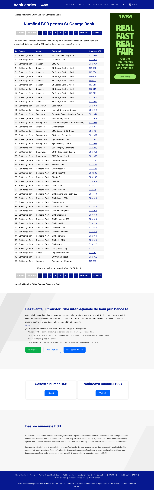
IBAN (81, 5)
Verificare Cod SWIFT (129, 475)
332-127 (93, 248)
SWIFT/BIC (113, 475)
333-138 (93, 215)
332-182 (93, 231)
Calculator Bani (94, 478)
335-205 (93, 168)
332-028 (93, 122)
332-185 (93, 206)
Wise (27, 325)
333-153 (93, 223)
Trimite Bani (33, 350)
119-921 (92, 93)
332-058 (93, 257)
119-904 (92, 72)
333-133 (93, 219)
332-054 (93, 64)
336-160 (93, 240)
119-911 (92, 85)
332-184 (93, 236)
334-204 (93, 164)
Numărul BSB (29, 15)
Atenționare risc (84, 475)
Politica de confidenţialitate (49, 475)
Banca (41, 15)
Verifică (102, 393)
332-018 (93, 106)
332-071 (93, 97)
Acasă (18, 15)
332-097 (93, 131)
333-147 (93, 185)
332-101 (92, 252)
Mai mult (116, 5)
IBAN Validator (60, 478)
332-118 (92, 189)
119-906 (92, 76)
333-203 (93, 173)
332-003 (93, 139)
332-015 (93, 59)
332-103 (93, 118)
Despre (32, 475)
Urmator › (85, 32)
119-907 (92, 80)
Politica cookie (68, 475)
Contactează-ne (99, 475)
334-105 (93, 198)
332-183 (93, 227)
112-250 (92, 261)
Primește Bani (52, 350)
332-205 (93, 160)
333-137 (93, 244)
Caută (51, 393)
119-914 (92, 89)
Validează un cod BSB (77, 478)
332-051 (93, 152)
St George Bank (53, 15)
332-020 (93, 148)
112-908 (92, 68)
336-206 (93, 177)
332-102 (93, 210)
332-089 (93, 55)
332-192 (93, 202)
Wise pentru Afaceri (74, 350)
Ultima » (97, 32)
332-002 (93, 135)
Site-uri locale (20, 475)
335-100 (93, 181)
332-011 (92, 127)
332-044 (93, 114)
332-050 (93, 156)
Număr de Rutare (98, 5)
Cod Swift (70, 5)
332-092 (93, 101)
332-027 (93, 143)
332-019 (93, 110)
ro (133, 5)
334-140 (93, 194)
